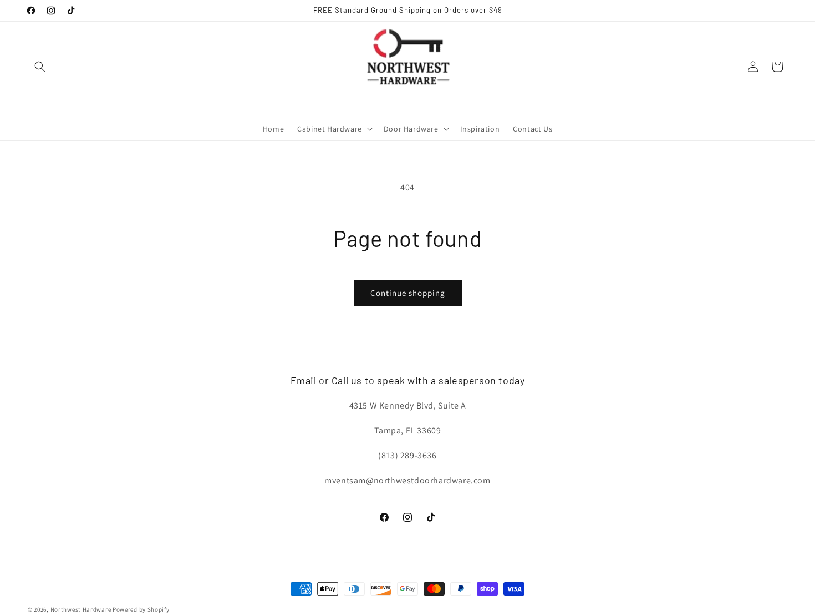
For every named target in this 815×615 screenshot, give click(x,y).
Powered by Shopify (141, 609)
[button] (40, 66)
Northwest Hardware (80, 609)
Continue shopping (407, 293)
